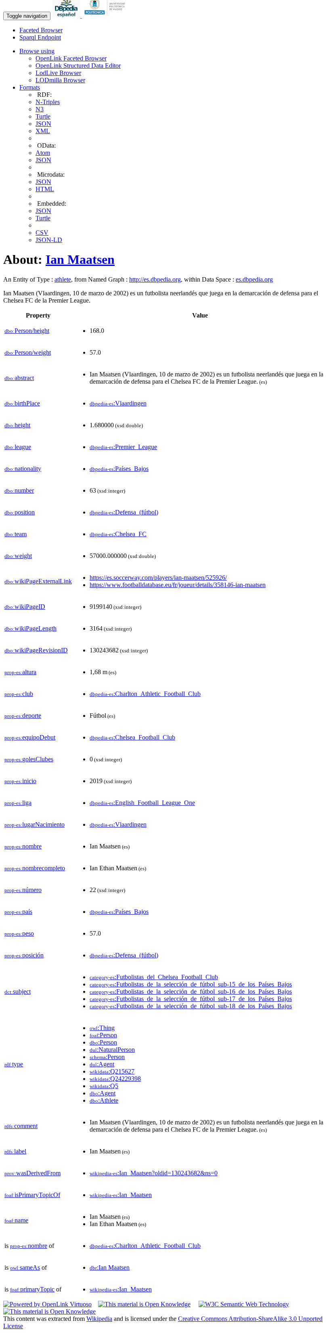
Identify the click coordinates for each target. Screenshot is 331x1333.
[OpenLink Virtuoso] (47, 1304)
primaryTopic (32, 1289)
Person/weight (27, 352)
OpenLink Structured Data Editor (78, 65)
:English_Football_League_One (142, 802)
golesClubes (28, 759)
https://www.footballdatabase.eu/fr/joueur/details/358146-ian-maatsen (178, 584)
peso (19, 933)
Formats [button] (29, 87)
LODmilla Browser (60, 80)
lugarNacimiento (34, 824)
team (15, 534)
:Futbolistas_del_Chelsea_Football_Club (154, 977)
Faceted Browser (41, 30)
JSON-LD (49, 239)
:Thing (102, 1027)
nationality (22, 468)
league (17, 446)
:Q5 (104, 1085)
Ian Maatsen (80, 259)
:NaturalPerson (112, 1049)
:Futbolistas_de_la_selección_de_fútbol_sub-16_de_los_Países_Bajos (191, 991)
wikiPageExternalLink (38, 581)
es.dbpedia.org (254, 279)
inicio (20, 780)
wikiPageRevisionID (36, 650)
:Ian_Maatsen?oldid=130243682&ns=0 (154, 1173)
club (18, 693)
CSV (42, 232)
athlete (62, 279)
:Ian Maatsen (110, 1267)
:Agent (102, 1064)
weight (18, 555)
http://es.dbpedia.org (155, 279)
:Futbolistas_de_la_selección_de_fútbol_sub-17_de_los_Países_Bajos (191, 998)
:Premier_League (123, 446)
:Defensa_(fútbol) (124, 512)
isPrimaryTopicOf (32, 1194)
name (16, 1220)
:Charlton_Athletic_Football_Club (145, 693)
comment (21, 1125)
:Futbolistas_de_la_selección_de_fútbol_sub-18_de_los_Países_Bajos (191, 1006)
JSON (43, 123)
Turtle (43, 116)
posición (24, 955)
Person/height (26, 330)
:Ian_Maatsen (121, 1194)
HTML (45, 189)
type (13, 1064)
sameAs (25, 1267)
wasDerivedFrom (32, 1173)
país (18, 911)
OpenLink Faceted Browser (71, 58)
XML (43, 130)
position (19, 512)
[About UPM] (106, 15)
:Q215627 (112, 1071)
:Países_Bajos (119, 468)
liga (17, 802)
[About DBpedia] (67, 15)
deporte (22, 715)
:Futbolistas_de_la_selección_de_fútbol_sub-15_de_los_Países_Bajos (191, 984)
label (15, 1151)
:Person (103, 1035)
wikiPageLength (30, 628)
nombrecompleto (34, 868)
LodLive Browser (58, 72)
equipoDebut (29, 737)
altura (20, 672)
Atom (43, 152)
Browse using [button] (36, 51)
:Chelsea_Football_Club (132, 737)
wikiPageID (24, 606)
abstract (19, 377)
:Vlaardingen (118, 403)
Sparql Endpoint (40, 37)
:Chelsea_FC (118, 534)
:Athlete (104, 1100)
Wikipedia (99, 1318)
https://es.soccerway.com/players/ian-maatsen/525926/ (158, 577)
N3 (40, 109)
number (19, 490)
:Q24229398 (115, 1078)
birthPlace (22, 403)
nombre (23, 846)
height (17, 425)
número (23, 889)
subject (17, 991)
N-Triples (48, 101)
